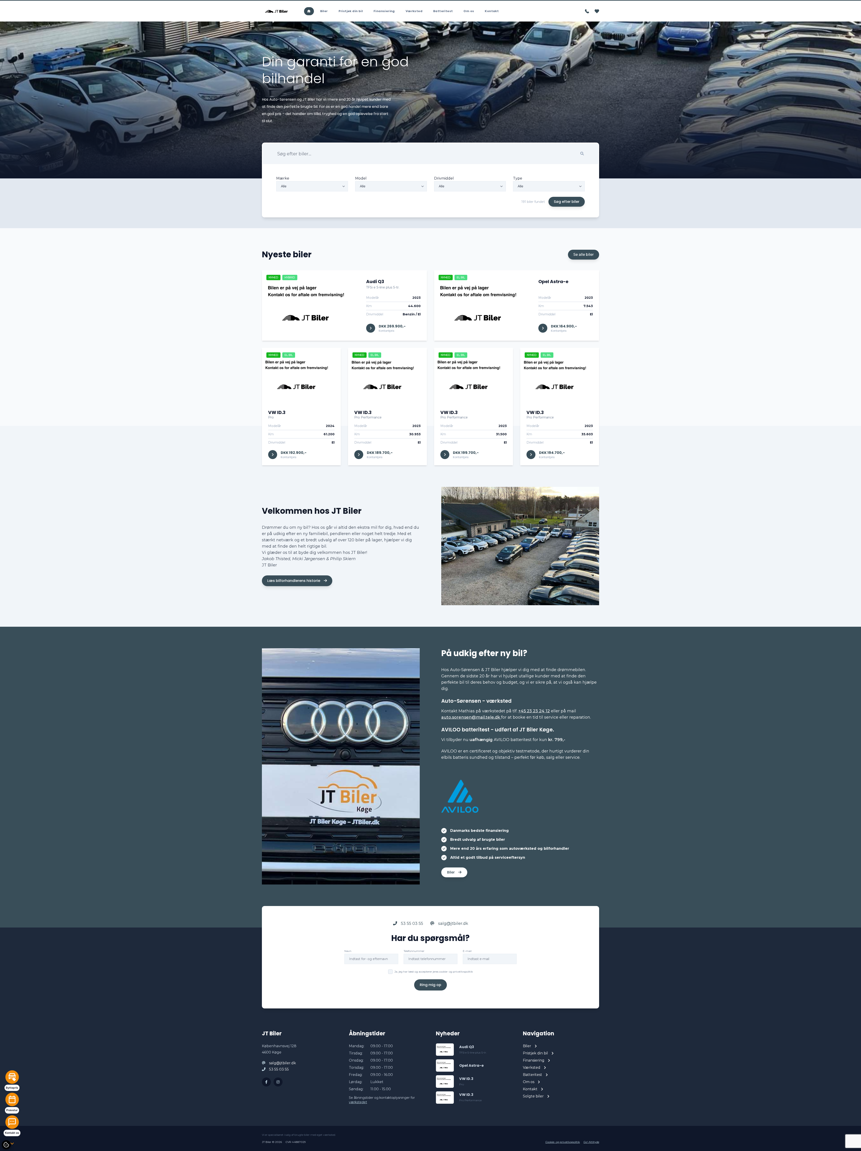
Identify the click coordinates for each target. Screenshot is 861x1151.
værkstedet (358, 1102)
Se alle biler (583, 254)
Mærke (282, 178)
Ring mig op (430, 984)
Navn (347, 951)
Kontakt (492, 11)
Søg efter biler (566, 201)
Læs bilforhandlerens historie (294, 580)
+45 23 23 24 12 (534, 711)
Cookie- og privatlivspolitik (562, 1142)
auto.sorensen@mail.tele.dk (471, 717)
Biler (324, 11)
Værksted (414, 11)
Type (517, 178)
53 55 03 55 (411, 923)
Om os (468, 11)
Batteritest (443, 11)
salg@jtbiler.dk (452, 923)
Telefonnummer (414, 951)
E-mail (467, 951)
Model (361, 178)
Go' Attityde (591, 1142)
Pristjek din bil (351, 11)
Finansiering (384, 11)
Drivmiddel (444, 178)
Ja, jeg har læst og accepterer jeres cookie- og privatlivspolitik (433, 971)
